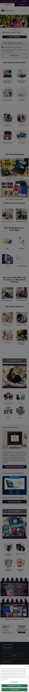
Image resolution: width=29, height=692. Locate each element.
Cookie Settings (14, 682)
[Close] (27, 666)
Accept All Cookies (14, 689)
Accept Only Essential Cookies (14, 685)
